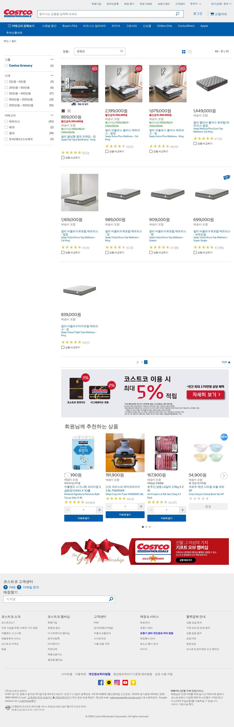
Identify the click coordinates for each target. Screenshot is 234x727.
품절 (208, 506)
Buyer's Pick (70, 25)
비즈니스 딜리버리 (94, 25)
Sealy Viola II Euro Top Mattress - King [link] (122, 239)
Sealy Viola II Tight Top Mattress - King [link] (78, 334)
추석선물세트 (14, 32)
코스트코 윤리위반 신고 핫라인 (202, 649)
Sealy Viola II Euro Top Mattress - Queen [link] (166, 239)
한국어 (194, 3)
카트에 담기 (83, 518)
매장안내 (145, 622)
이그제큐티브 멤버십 (59, 633)
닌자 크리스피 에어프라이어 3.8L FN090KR (123, 488)
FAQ (96, 622)
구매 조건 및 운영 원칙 (198, 627)
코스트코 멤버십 (59, 617)
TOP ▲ (226, 362)
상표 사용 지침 (164, 674)
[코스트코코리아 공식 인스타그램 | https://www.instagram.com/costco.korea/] (117, 683)
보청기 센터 (146, 627)
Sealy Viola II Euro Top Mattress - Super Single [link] (210, 239)
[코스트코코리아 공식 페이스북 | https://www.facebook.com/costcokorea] (101, 683)
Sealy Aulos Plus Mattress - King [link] (166, 136)
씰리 (13, 41)
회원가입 (52, 622)
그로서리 (131, 25)
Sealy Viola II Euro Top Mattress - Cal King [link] (78, 239)
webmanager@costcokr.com (125, 697)
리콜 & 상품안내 (102, 633)
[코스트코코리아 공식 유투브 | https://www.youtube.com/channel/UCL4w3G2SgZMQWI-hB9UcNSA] (125, 683)
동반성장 (191, 643)
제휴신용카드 (55, 654)
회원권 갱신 (54, 627)
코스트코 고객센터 (18, 581)
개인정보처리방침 (99, 674)
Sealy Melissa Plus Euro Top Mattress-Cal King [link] (208, 130)
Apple (204, 25)
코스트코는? (8, 622)
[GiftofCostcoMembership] (145, 562)
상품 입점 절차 (194, 633)
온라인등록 (54, 638)
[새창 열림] (8, 708)
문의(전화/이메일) (103, 627)
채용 (3, 649)
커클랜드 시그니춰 (11, 633)
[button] (179, 13)
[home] (18, 13)
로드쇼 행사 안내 (149, 643)
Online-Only (164, 25)
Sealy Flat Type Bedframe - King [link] (78, 139)
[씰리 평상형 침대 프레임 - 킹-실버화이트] (69, 111)
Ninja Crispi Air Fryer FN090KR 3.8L (125, 494)
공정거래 (191, 638)
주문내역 (52, 649)
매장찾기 (10, 592)
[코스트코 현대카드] (145, 415)
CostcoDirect (186, 25)
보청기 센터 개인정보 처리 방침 (156, 633)
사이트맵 (66, 674)
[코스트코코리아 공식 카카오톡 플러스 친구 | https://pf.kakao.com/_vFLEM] (109, 683)
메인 (6, 41)
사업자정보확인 (27, 700)
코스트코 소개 (11, 617)
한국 (226, 3)
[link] (79, 100)
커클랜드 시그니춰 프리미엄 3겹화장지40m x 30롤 (82, 488)
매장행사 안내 (147, 638)
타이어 (116, 25)
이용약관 (80, 674)
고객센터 (100, 617)
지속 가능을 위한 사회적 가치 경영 (19, 627)
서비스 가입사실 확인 (182, 704)
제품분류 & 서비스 (11, 638)
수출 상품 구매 (101, 643)
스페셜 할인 (49, 25)
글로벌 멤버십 (55, 659)
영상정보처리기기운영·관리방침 (132, 674)
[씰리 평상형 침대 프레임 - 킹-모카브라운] (63, 111)
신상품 (147, 25)
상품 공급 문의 (194, 622)
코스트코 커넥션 (10, 643)
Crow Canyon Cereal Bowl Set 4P (206, 494)
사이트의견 (100, 638)
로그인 (197, 13)
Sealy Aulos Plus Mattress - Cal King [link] (121, 138)
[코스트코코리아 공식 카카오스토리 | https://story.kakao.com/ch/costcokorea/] (133, 683)
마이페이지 (54, 643)
